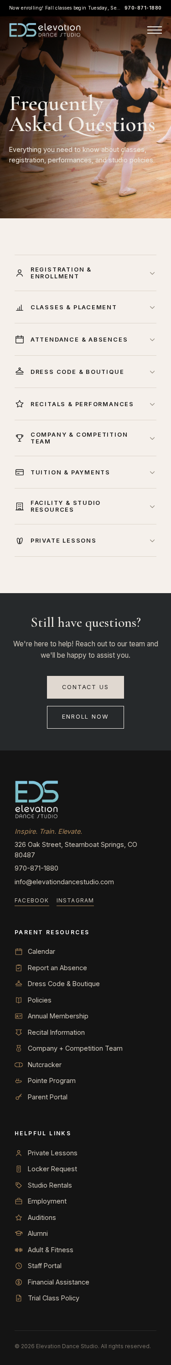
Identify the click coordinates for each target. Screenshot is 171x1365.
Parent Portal (47, 1097)
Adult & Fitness (50, 1250)
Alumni (38, 1233)
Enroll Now (85, 716)
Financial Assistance (58, 1282)
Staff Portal (45, 1265)
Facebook (32, 900)
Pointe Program (52, 1080)
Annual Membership (58, 1016)
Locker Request (52, 1169)
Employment (47, 1201)
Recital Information (56, 1032)
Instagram (75, 900)
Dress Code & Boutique (64, 983)
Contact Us (85, 687)
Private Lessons (53, 1153)
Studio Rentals (50, 1185)
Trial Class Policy (53, 1298)
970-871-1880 (143, 8)
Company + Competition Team (75, 1048)
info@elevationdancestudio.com (64, 882)
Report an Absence (57, 968)
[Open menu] (154, 30)
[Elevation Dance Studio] (45, 30)
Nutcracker (45, 1064)
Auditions (42, 1217)
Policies (40, 1000)
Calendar (41, 951)
